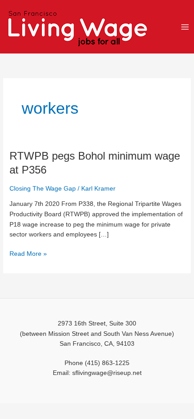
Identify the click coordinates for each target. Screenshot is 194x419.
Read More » (28, 253)
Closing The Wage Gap (42, 188)
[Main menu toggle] (185, 27)
